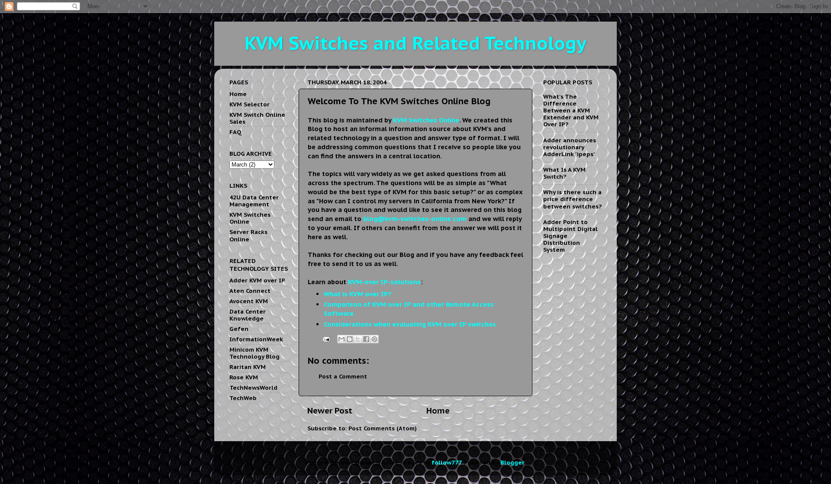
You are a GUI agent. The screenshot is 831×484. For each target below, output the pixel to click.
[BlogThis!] (349, 339)
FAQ (235, 132)
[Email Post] (325, 339)
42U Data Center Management (254, 200)
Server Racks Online (248, 235)
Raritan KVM (247, 367)
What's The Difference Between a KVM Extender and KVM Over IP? (571, 110)
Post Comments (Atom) (382, 428)
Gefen (238, 329)
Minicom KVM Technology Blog (254, 353)
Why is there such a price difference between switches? (572, 199)
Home (438, 410)
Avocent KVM (248, 301)
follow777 (446, 462)
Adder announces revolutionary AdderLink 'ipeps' (569, 147)
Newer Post (329, 410)
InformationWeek (256, 339)
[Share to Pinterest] (374, 339)
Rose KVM (243, 377)
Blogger (512, 462)
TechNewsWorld (253, 387)
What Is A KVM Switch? (564, 173)
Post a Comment (343, 376)
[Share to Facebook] (366, 339)
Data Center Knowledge (247, 315)
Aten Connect (250, 291)
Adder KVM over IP (257, 280)
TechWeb (243, 398)
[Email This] (341, 339)
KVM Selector (249, 104)
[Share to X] (358, 339)
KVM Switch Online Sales (257, 118)
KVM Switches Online (250, 218)
